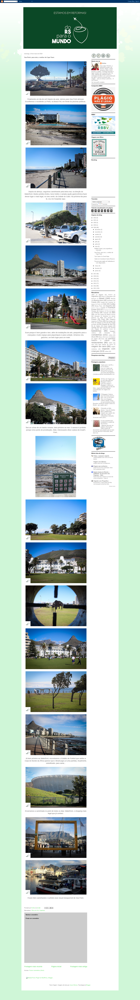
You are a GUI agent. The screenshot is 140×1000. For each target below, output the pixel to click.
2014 (94, 281)
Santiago (93, 327)
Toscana (113, 327)
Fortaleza (101, 311)
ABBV (92, 294)
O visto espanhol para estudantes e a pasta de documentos (107, 422)
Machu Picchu (111, 314)
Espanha (109, 306)
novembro (98, 232)
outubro (97, 234)
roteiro (110, 343)
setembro (97, 237)
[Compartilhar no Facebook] (51, 908)
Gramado (105, 312)
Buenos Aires (98, 300)
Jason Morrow (73, 985)
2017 (94, 273)
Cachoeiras (110, 300)
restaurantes (97, 342)
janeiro (97, 270)
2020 (94, 222)
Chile (104, 304)
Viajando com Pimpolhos (100, 481)
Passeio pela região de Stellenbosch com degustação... (104, 262)
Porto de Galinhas (96, 322)
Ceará (98, 304)
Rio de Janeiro (95, 326)
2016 (94, 276)
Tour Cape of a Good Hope (101, 256)
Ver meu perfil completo (97, 82)
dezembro (98, 229)
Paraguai (110, 317)
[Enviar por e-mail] (45, 908)
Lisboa (102, 314)
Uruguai (97, 329)
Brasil (101, 298)
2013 (94, 283)
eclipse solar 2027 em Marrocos (101, 463)
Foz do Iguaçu (111, 311)
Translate (104, 204)
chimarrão (107, 333)
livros (102, 338)
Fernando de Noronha (109, 309)
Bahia (103, 296)
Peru (100, 321)
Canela (93, 302)
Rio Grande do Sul (105, 324)
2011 (94, 288)
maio (96, 246)
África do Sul (35, 910)
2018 (94, 227)
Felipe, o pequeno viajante (101, 456)
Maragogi (97, 316)
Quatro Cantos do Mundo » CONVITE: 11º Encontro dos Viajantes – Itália (101, 473)
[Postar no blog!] (47, 908)
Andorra (110, 294)
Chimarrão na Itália (106, 408)
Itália (113, 312)
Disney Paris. (98, 306)
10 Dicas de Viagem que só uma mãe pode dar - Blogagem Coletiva (107, 380)
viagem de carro (98, 346)
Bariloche (93, 298)
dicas (93, 337)
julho (96, 241)
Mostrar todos (112, 486)
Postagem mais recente (33, 966)
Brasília (113, 298)
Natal (101, 317)
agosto (97, 239)
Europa (103, 307)
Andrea (104, 63)
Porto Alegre (109, 321)
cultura (110, 335)
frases (106, 337)
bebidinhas (96, 331)
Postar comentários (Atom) (36, 970)
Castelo (103, 302)
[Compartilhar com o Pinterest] (52, 908)
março (97, 266)
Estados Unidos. (95, 307)
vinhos (106, 351)
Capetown (42, 910)
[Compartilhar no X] (49, 908)
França (96, 312)
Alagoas (101, 294)
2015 (94, 278)
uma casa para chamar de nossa (102, 344)
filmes (100, 337)
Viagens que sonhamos (100, 466)
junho (96, 244)
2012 (94, 286)
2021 (94, 220)
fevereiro (97, 268)
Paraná (93, 319)
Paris (103, 319)
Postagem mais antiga (78, 966)
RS (105, 322)
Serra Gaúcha (103, 327)
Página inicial (56, 966)
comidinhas (96, 335)
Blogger (88, 985)
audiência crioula (108, 329)
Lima (96, 314)
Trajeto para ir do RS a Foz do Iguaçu (107, 365)
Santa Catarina (108, 326)
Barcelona (110, 296)
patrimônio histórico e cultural (103, 339)
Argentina (94, 296)
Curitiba (112, 304)
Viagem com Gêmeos (99, 461)
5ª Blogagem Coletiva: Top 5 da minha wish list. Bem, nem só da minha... (108, 396)
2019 (94, 225)
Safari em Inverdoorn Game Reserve (104, 259)
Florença (93, 311)
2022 (94, 218)
